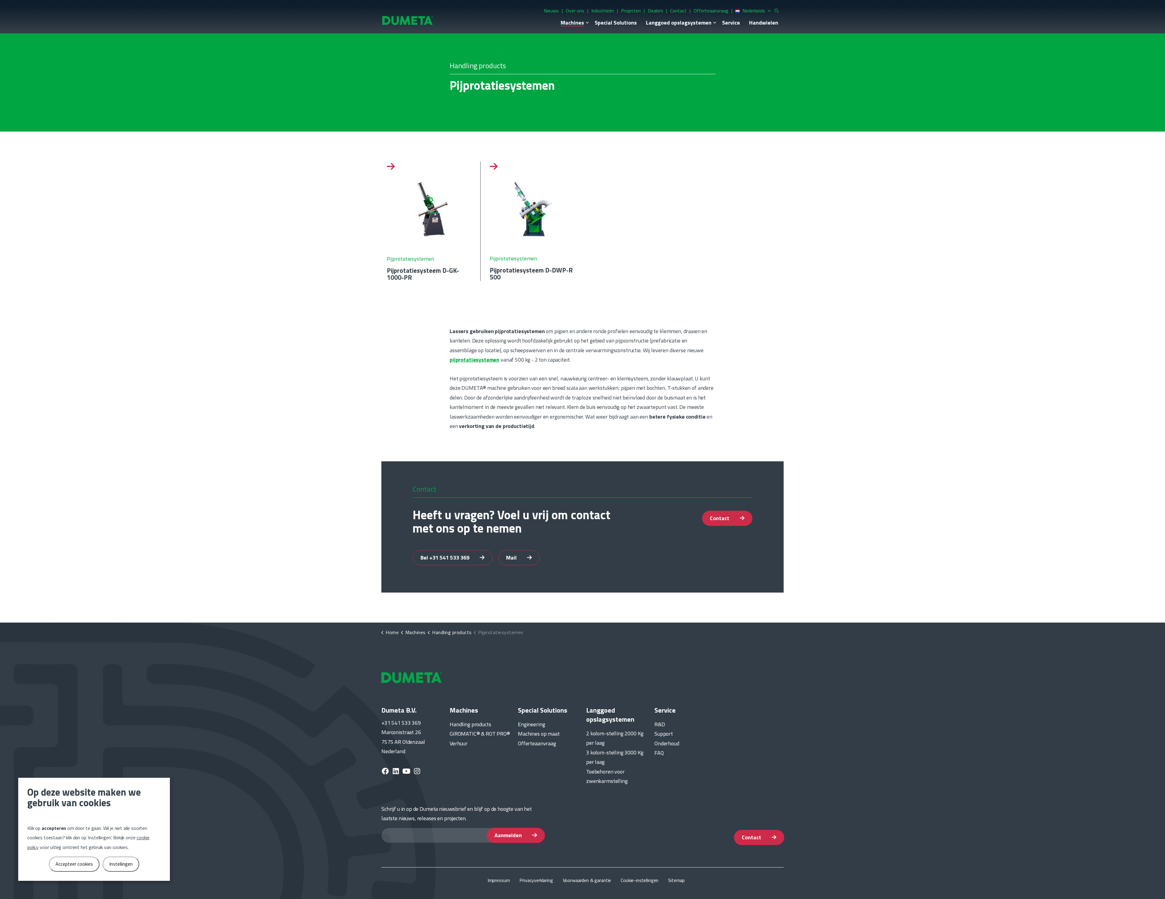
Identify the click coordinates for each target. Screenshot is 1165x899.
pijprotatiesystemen (474, 360)
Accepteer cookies (74, 863)
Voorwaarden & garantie (587, 880)
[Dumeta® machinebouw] (407, 20)
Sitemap (676, 880)
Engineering (531, 724)
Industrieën (602, 10)
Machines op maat (539, 734)
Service (731, 22)
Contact (678, 10)
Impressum (499, 880)
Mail (512, 557)
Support (663, 734)
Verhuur (459, 743)
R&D (659, 724)
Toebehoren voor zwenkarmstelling (607, 776)
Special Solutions (616, 22)
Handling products (470, 724)
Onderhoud (666, 743)
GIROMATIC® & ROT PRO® (480, 734)
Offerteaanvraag (711, 10)
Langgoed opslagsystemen (678, 22)
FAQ (659, 753)
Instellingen (121, 863)
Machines (572, 22)
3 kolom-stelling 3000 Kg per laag (614, 757)
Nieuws (551, 10)
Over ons (575, 10)
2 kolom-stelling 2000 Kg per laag (614, 738)
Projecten (631, 10)
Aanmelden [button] (509, 835)
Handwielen (763, 22)
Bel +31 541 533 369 (445, 557)
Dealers (655, 10)
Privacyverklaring (536, 880)
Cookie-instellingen (639, 880)
